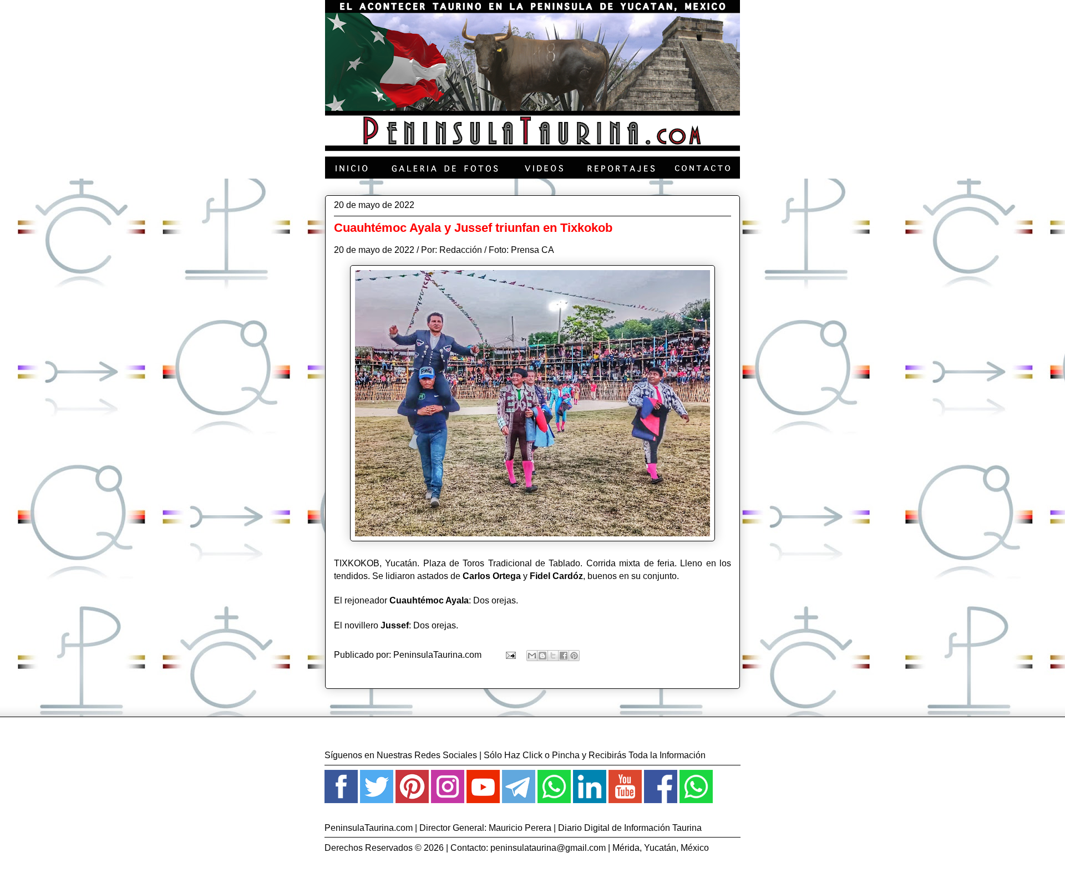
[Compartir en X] (553, 655)
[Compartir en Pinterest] (574, 655)
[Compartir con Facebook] (563, 655)
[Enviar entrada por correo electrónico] (509, 654)
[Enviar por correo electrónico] (531, 655)
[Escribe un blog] (542, 655)
